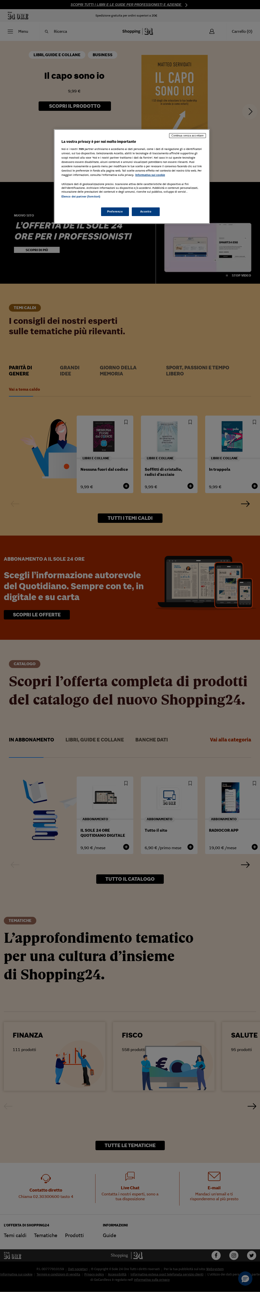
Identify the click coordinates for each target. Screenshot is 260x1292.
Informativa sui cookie (150, 174)
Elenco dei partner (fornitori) (80, 196)
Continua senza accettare (187, 135)
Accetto (146, 211)
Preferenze (115, 211)
